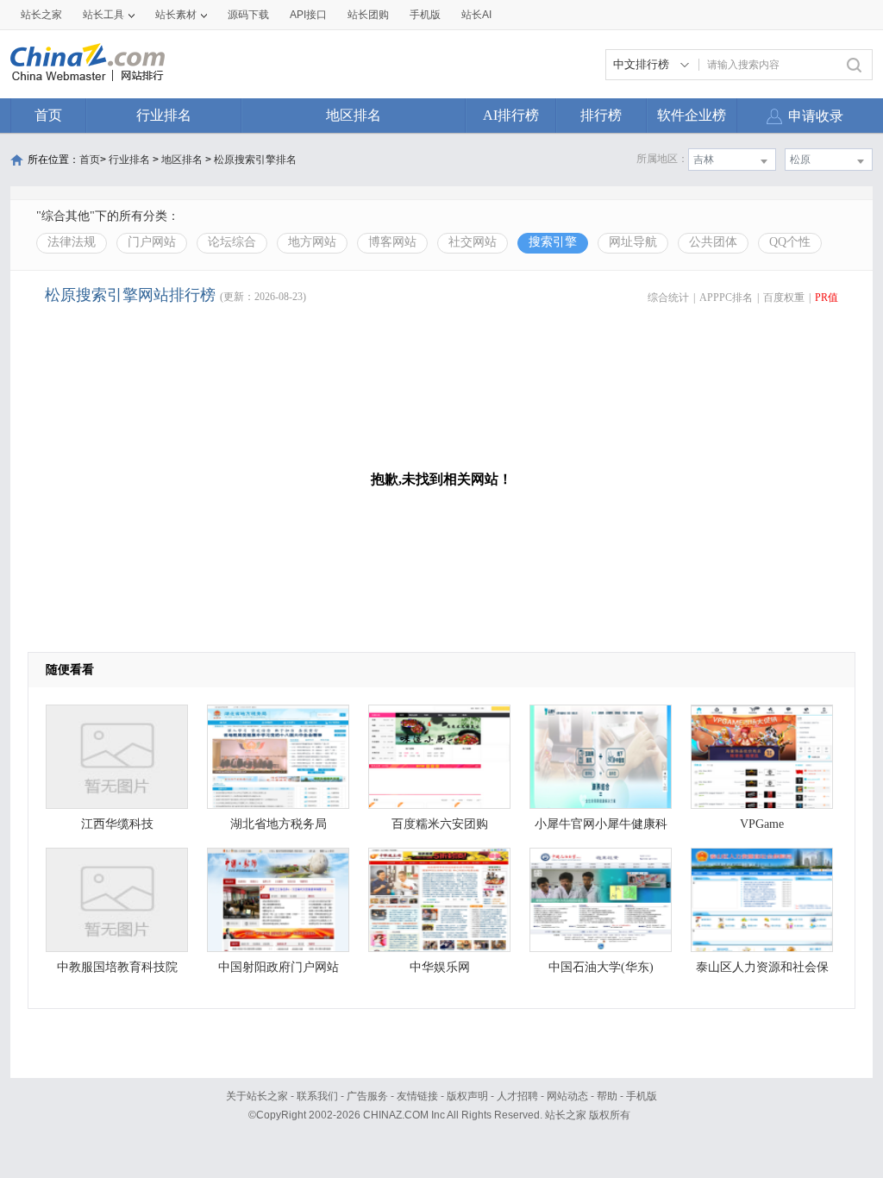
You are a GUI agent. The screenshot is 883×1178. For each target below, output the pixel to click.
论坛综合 (232, 241)
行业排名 (163, 115)
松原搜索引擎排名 (255, 160)
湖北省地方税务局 (278, 824)
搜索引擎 (553, 241)
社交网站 (472, 241)
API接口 (308, 15)
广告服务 (367, 1096)
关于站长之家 (257, 1096)
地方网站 (312, 241)
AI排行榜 (511, 115)
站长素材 (176, 15)
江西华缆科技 (117, 824)
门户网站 (152, 241)
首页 (48, 115)
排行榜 (601, 115)
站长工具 (103, 15)
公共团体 (713, 241)
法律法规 (71, 241)
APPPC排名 (726, 297)
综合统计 (668, 297)
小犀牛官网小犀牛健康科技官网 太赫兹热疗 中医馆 (601, 828)
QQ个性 (790, 241)
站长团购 (368, 15)
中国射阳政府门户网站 (278, 967)
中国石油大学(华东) (601, 967)
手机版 (641, 1096)
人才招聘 (517, 1096)
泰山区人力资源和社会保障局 (762, 971)
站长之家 (41, 15)
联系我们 (317, 1096)
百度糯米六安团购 (439, 824)
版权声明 (467, 1096)
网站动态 (567, 1096)
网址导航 (633, 241)
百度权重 (784, 297)
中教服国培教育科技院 (117, 967)
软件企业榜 (691, 115)
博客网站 (392, 241)
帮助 (607, 1096)
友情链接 (417, 1096)
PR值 (826, 297)
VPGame (762, 824)
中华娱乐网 (440, 967)
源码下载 (248, 15)
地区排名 (353, 115)
